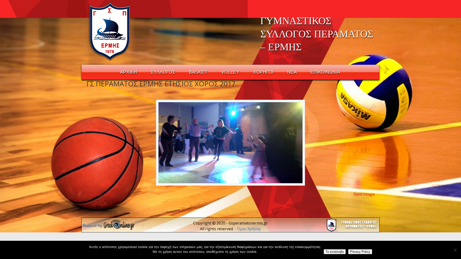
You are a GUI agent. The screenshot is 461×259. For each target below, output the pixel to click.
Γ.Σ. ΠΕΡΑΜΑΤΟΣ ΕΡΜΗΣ (109, 31)
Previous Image (100, 194)
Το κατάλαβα (335, 251)
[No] (455, 249)
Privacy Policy (360, 251)
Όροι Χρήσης (249, 228)
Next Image (364, 194)
